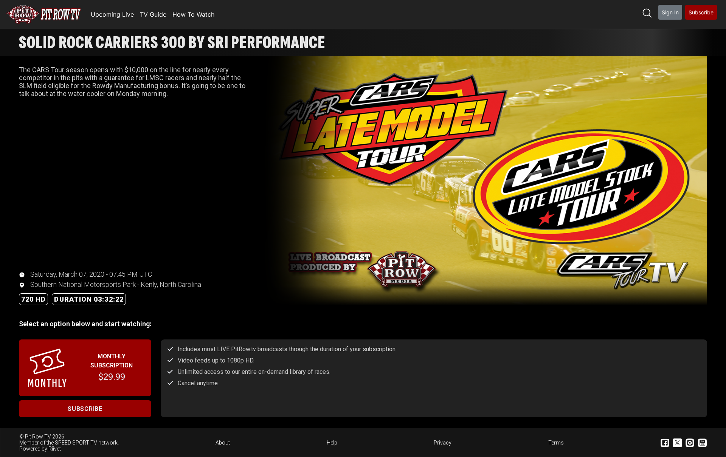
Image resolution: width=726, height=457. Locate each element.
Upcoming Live (112, 14)
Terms (556, 443)
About (223, 443)
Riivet (54, 449)
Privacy (442, 443)
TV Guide (153, 14)
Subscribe (701, 12)
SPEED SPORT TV (76, 443)
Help (332, 443)
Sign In (670, 12)
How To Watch (193, 14)
